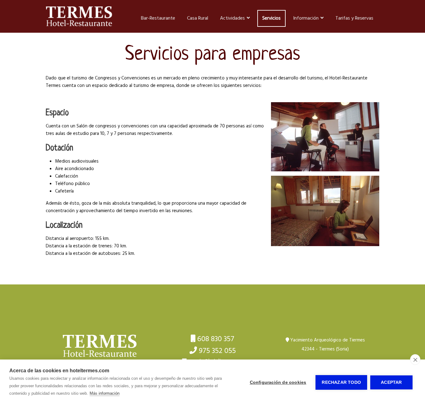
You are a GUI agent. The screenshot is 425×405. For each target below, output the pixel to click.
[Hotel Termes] (100, 346)
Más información (104, 393)
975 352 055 (217, 351)
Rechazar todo (341, 382)
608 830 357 (215, 339)
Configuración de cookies (278, 382)
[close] (415, 359)
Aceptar (391, 382)
